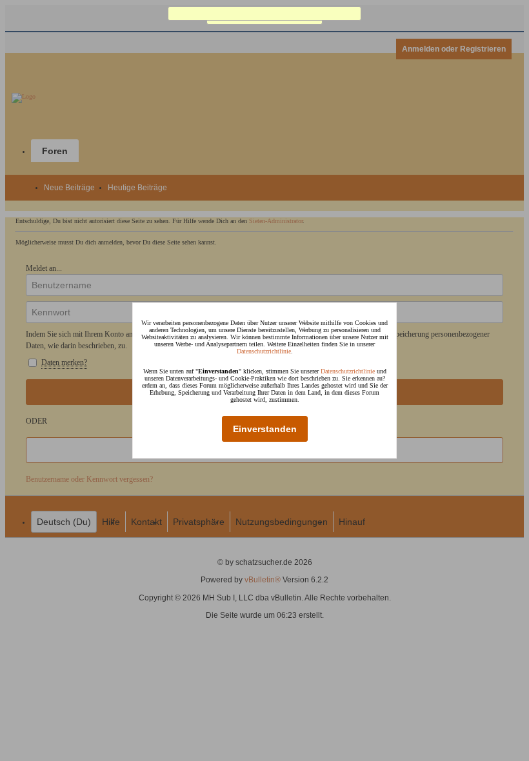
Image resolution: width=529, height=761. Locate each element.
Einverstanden (265, 429)
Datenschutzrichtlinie (264, 351)
